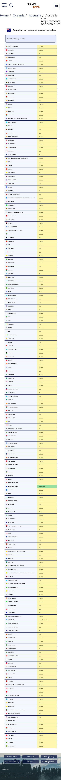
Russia (10, 558)
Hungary (11, 302)
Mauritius (11, 436)
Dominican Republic (15, 212)
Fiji (8, 245)
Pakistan (11, 511)
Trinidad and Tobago (15, 684)
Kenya (9, 353)
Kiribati (10, 356)
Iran (9, 317)
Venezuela (11, 731)
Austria (10, 75)
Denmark (11, 201)
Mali (9, 421)
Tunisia (10, 688)
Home (4, 15)
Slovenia (11, 612)
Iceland (10, 306)
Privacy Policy (49, 757)
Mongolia (11, 454)
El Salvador (12, 226)
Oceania (19, 15)
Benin (9, 107)
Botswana (11, 122)
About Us (30, 757)
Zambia (10, 742)
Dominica (11, 208)
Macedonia (11, 403)
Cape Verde (11, 154)
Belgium (10, 100)
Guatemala (11, 281)
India (9, 309)
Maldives (11, 418)
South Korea (12, 627)
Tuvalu (10, 699)
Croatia (10, 183)
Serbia (10, 594)
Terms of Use (12, 757)
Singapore (11, 605)
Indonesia (11, 313)
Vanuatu (11, 728)
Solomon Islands (14, 616)
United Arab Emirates (15, 710)
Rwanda (10, 562)
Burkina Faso (12, 136)
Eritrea (10, 234)
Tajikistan (11, 666)
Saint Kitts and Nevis (15, 565)
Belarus (10, 97)
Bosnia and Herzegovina (17, 118)
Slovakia (11, 609)
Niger (9, 493)
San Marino (12, 580)
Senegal (10, 591)
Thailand (11, 674)
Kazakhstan (12, 349)
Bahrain (10, 86)
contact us (25, 777)
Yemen (9, 739)
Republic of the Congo (16, 551)
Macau (10, 400)
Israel (10, 327)
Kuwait (10, 360)
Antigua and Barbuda (15, 64)
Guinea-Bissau (13, 284)
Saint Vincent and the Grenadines (20, 573)
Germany (11, 266)
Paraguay (11, 529)
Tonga (10, 681)
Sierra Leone (12, 602)
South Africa (12, 623)
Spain (9, 634)
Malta (9, 425)
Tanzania (11, 670)
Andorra (11, 57)
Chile (9, 165)
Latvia (10, 371)
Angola (10, 61)
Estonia (10, 237)
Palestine (11, 519)
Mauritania (12, 432)
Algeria (10, 53)
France (10, 252)
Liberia (10, 382)
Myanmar (11, 468)
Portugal (11, 544)
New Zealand (12, 486)
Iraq (9, 320)
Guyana (10, 288)
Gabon (10, 255)
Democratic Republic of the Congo (21, 198)
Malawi (10, 410)
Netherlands (12, 483)
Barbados (11, 93)
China (9, 169)
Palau (9, 515)
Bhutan (10, 111)
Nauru (10, 475)
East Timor (11, 216)
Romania (10, 555)
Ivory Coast (12, 335)
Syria (9, 659)
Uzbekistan (12, 724)
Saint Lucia (11, 569)
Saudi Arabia (12, 587)
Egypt (9, 223)
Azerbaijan (11, 79)
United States (12, 717)
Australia (35, 15)
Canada (10, 151)
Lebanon (10, 374)
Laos (9, 367)
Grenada (10, 277)
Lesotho (10, 378)
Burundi (10, 140)
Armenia (10, 71)
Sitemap (30, 762)
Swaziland (11, 648)
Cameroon (11, 147)
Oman (9, 508)
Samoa (10, 576)
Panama (10, 522)
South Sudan (12, 630)
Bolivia (10, 115)
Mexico (10, 439)
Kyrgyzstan (12, 364)
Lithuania (11, 392)
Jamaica (10, 338)
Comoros (11, 176)
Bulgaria (11, 133)
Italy (9, 331)
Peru (9, 533)
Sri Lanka (11, 638)
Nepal (9, 479)
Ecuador (10, 219)
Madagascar (12, 407)
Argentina (11, 68)
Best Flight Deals (48, 762)
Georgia (10, 263)
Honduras (11, 295)
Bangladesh (12, 89)
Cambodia (11, 144)
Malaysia (11, 414)
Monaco (10, 450)
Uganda (10, 702)
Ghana (10, 270)
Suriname (11, 645)
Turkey (10, 692)
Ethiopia (10, 241)
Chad (9, 162)
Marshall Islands (14, 428)
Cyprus (10, 190)
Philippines (12, 537)
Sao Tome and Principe (16, 583)
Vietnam (10, 735)
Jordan (10, 345)
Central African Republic (17, 158)
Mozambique (12, 464)
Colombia (11, 172)
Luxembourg (12, 396)
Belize (9, 104)
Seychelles (11, 598)
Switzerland (12, 656)
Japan (9, 342)
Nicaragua (11, 490)
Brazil (10, 126)
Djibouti (10, 205)
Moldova (11, 446)
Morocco (11, 461)
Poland (10, 540)
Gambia (10, 259)
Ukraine (10, 706)
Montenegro (12, 457)
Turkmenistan (13, 695)
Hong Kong (12, 299)
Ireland (10, 324)
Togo (9, 677)
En (56, 6)
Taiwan (10, 663)
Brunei (10, 129)
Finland (10, 248)
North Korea (12, 501)
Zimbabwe (11, 746)
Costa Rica (11, 180)
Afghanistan (12, 46)
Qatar (9, 547)
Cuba (9, 187)
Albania (10, 50)
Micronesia (12, 443)
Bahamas (11, 82)
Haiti (9, 291)
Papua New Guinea (14, 526)
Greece (10, 273)
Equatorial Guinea (14, 230)
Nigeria (10, 497)
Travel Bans (34, 5)
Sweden (10, 652)
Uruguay (11, 721)
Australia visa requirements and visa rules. (34, 30)
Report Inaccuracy (12, 762)
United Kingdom (13, 713)
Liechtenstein (12, 389)
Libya (9, 385)
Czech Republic (13, 194)
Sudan (10, 641)
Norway (10, 504)
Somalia (10, 620)
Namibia (10, 472)
